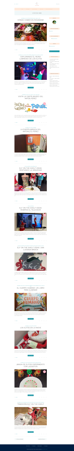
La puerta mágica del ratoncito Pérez (30, 130)
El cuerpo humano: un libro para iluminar (30, 289)
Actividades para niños (24, 18)
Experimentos (39, 362)
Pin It (44, 25)
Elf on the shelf (27, 166)
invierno (34, 402)
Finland (29, 18)
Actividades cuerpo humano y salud (22, 285)
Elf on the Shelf (27, 54)
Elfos (30, 54)
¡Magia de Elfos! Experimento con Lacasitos (31, 365)
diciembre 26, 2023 (30, 405)
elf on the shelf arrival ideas (32, 245)
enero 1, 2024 (30, 211)
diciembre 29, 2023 (30, 329)
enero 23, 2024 (31, 21)
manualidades (34, 127)
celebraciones (26, 402)
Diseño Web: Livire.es (44, 449)
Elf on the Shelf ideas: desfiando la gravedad (30, 169)
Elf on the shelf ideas (32, 166)
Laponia (34, 18)
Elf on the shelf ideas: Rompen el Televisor (30, 209)
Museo (29, 94)
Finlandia (31, 18)
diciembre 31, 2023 (30, 291)
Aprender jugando (29, 362)
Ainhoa (50, 85)
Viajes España (37, 94)
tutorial (42, 54)
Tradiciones (38, 54)
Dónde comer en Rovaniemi (31, 20)
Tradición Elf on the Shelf (30, 404)
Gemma (16, 89)
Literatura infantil (32, 285)
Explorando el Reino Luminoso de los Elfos (30, 58)
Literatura (28, 285)
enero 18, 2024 (31, 60)
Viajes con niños (38, 18)
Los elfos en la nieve (30, 328)
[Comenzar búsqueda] (56, 4)
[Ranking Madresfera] (54, 38)
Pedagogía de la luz (34, 54)
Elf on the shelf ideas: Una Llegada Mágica (30, 249)
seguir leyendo (30, 87)
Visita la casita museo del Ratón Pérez (30, 97)
